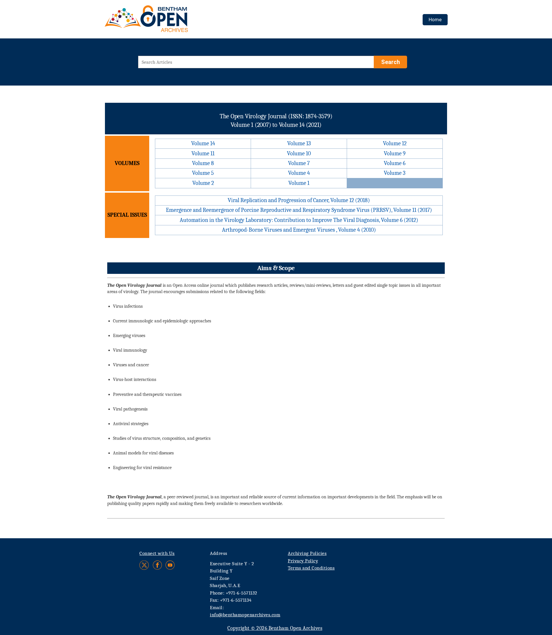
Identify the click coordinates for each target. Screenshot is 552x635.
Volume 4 (299, 173)
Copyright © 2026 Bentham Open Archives (274, 628)
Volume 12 (395, 143)
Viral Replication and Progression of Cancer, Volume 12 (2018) (299, 200)
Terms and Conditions (311, 568)
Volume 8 (203, 163)
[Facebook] (157, 565)
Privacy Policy (303, 561)
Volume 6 (394, 163)
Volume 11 (202, 153)
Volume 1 (298, 183)
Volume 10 (299, 153)
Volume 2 (203, 183)
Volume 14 (203, 143)
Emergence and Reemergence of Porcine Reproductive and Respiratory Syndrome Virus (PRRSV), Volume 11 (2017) (299, 210)
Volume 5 (203, 173)
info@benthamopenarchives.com (245, 614)
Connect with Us (157, 553)
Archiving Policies (307, 553)
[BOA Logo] (163, 21)
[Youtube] (170, 565)
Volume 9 (395, 153)
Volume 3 (394, 173)
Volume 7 (299, 163)
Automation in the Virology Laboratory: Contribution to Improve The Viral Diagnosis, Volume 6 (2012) (299, 220)
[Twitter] (144, 565)
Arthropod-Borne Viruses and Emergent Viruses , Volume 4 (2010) (299, 229)
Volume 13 (299, 143)
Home (435, 19)
